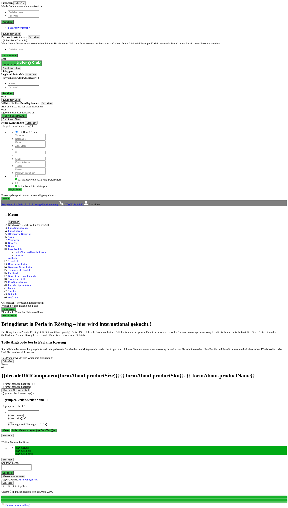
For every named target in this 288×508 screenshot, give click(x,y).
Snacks (12, 291)
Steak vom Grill (16, 279)
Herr (25, 132)
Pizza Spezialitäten (18, 228)
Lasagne (19, 255)
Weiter (6, 430)
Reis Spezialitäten (17, 282)
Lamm (11, 288)
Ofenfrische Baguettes (19, 234)
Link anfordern (9, 55)
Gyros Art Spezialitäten (20, 267)
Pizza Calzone (15, 231)
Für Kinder (14, 273)
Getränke (13, 294)
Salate (11, 237)
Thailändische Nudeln (19, 270)
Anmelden (7, 22)
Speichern (7, 473)
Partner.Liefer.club (28, 479)
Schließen (19, 3)
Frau (35, 132)
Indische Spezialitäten (19, 285)
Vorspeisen (14, 240)
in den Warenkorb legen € (34, 430)
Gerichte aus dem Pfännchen (23, 276)
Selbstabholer (9, 315)
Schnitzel (13, 261)
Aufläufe (12, 258)
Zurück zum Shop (11, 34)
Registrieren (15, 189)
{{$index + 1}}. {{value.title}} (16, 390)
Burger (11, 246)
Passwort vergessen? (19, 27)
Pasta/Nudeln (15, 249)
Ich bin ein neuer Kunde (14, 116)
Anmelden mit (10, 64)
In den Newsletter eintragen (32, 186)
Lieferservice (9, 309)
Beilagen (12, 243)
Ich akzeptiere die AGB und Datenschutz (39, 179)
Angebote (13, 297)
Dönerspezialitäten (18, 264)
